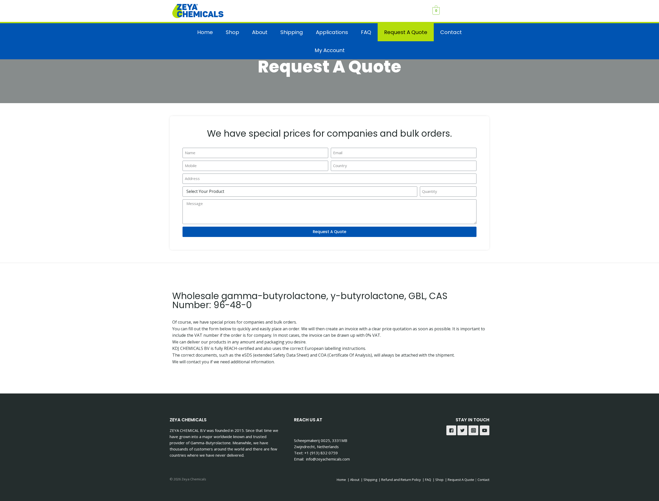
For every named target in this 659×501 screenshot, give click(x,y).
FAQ (366, 32)
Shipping (291, 32)
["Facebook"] (451, 430)
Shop (232, 32)
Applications (332, 32)
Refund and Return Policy (401, 479)
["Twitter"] (462, 430)
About (259, 32)
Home (205, 32)
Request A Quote (405, 32)
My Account (330, 50)
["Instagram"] (473, 430)
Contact (451, 32)
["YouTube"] (485, 430)
